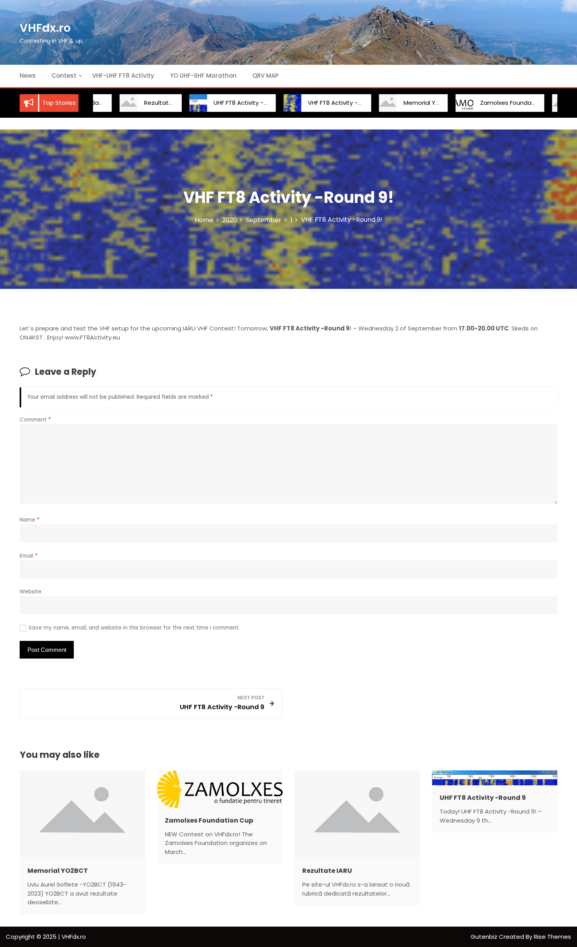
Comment (35, 419)
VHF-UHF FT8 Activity (123, 75)
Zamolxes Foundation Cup (496, 103)
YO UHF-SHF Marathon (203, 75)
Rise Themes (552, 936)
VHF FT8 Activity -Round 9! (323, 103)
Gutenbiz (485, 936)
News (28, 75)
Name (30, 520)
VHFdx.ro (45, 28)
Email (29, 556)
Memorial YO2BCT (407, 103)
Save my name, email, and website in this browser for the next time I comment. (134, 627)
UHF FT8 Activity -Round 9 (228, 103)
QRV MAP (265, 75)
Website (31, 591)
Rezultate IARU (143, 103)
